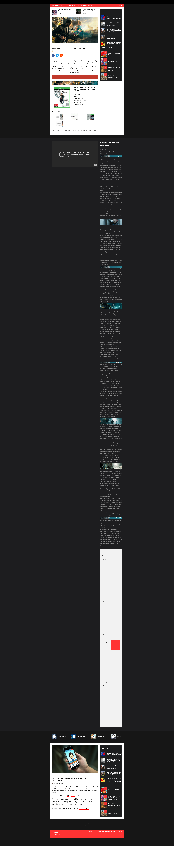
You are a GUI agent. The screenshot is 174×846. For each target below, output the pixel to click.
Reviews (69, 5)
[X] (118, 5)
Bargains (74, 5)
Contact (90, 5)
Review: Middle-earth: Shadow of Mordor (121, 736)
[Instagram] (119, 5)
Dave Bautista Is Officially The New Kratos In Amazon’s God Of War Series (114, 30)
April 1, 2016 (84, 808)
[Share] (53, 55)
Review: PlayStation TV (82, 736)
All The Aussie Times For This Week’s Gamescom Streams (114, 17)
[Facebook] (116, 5)
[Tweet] (57, 55)
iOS (68, 795)
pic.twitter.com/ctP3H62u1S (70, 804)
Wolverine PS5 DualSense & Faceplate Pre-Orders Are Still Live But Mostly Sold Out (114, 44)
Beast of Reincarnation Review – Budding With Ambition (114, 69)
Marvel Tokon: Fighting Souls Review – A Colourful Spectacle (114, 61)
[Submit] (61, 55)
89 (80, 102)
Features (85, 5)
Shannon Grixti (56, 783)
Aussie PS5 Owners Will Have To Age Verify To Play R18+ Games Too (113, 24)
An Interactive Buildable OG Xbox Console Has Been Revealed (90, 11)
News (65, 5)
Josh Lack (55, 51)
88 (85, 100)
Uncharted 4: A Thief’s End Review (62, 736)
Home (61, 5)
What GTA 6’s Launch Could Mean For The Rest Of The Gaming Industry (114, 37)
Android (73, 795)
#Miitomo (56, 799)
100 (82, 104)
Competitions (79, 5)
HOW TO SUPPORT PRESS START (87, 2)
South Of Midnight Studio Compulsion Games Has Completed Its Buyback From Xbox (65, 11)
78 (79, 94)
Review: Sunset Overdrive (102, 736)
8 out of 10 (76, 72)
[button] (59, 117)
